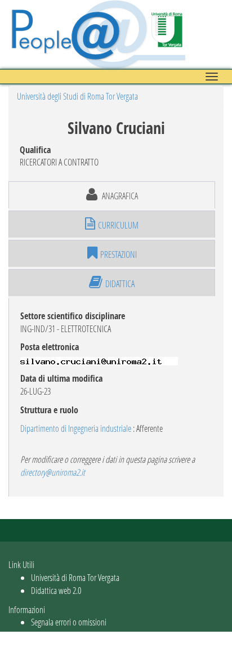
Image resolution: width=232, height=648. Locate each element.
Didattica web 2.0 (56, 590)
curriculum (118, 225)
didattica (120, 283)
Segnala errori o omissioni (68, 622)
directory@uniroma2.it (52, 472)
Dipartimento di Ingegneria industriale (75, 428)
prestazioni (118, 254)
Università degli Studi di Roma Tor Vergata (77, 96)
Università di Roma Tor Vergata (75, 577)
